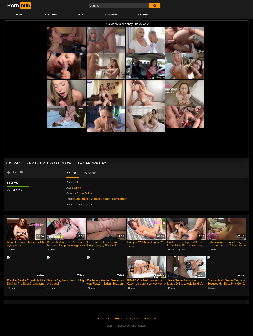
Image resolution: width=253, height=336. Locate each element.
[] (154, 5)
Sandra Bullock (84, 193)
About (74, 172)
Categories (50, 15)
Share (91, 172)
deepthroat (86, 199)
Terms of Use (150, 318)
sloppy (123, 199)
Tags (81, 15)
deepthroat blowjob (103, 199)
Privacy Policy (133, 318)
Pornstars (111, 15)
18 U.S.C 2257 (104, 318)
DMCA (118, 318)
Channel (143, 15)
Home (19, 15)
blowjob (76, 199)
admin (76, 182)
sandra (77, 188)
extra (116, 199)
